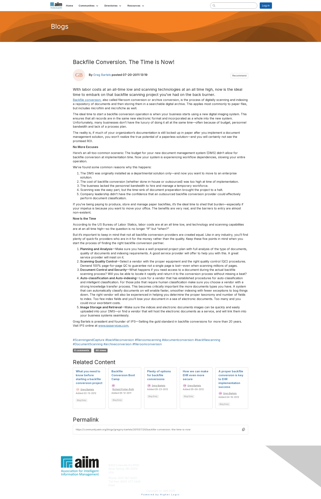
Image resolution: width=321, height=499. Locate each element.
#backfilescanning (207, 340)
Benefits (167, 468)
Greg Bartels (102, 75)
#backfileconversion (119, 340)
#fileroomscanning (148, 340)
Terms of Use (224, 468)
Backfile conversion (87, 100)
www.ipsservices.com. (113, 325)
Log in (266, 5)
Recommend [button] (239, 75)
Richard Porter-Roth (123, 389)
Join (164, 465)
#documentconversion (178, 340)
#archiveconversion (117, 344)
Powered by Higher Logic (160, 494)
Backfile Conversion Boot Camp (123, 375)
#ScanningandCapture (88, 340)
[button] (89, 5)
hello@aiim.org (125, 485)
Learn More (169, 472)
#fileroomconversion (147, 344)
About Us (221, 465)
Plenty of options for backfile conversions (159, 375)
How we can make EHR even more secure (195, 375)
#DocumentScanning (88, 344)
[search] (214, 5)
